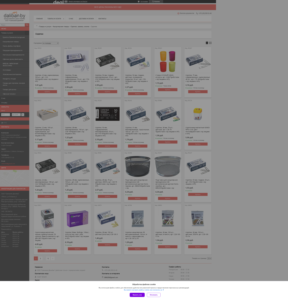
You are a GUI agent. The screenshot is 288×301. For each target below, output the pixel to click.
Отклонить (154, 295)
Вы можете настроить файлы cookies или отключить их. (143, 290)
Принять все (137, 295)
